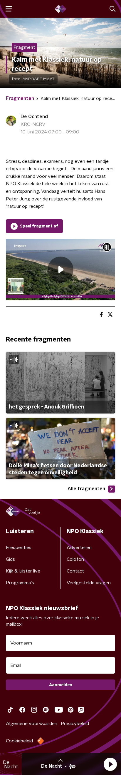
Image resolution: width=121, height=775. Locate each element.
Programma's (20, 582)
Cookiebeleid (19, 741)
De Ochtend (34, 116)
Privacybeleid (75, 723)
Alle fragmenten (86, 488)
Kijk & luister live (23, 571)
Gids (10, 559)
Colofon (75, 559)
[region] (60, 269)
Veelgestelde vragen (89, 582)
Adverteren (79, 547)
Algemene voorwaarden (31, 723)
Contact (75, 571)
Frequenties (18, 547)
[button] (110, 764)
